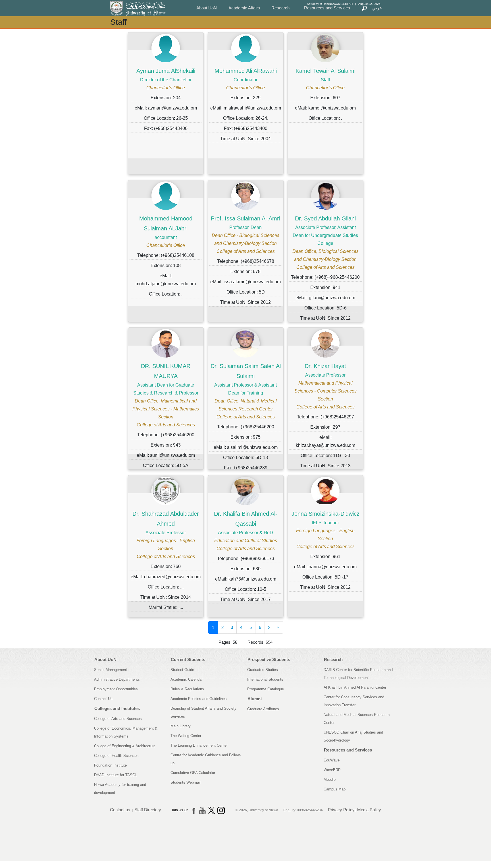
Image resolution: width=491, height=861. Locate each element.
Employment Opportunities (116, 689)
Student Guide (182, 670)
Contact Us (103, 699)
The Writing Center (185, 736)
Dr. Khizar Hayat (325, 366)
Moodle (330, 779)
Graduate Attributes (263, 709)
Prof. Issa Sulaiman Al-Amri (245, 218)
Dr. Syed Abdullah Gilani (325, 218)
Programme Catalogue (265, 689)
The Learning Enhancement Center (199, 745)
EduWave (332, 760)
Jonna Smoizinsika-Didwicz (325, 514)
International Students (265, 679)
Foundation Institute (110, 765)
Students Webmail (185, 782)
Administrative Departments (117, 679)
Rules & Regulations (187, 689)
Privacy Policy (341, 810)
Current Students (188, 659)
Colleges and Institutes (117, 708)
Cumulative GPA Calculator (192, 773)
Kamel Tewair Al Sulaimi (325, 71)
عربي (377, 7)
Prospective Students (268, 659)
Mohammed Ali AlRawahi (246, 71)
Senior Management (110, 670)
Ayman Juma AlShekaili (165, 71)
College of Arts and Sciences (118, 719)
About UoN (206, 7)
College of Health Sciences (116, 755)
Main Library (180, 726)
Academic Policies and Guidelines (198, 699)
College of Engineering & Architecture (124, 746)
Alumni (254, 698)
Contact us (120, 810)
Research (280, 7)
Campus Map (335, 789)
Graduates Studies (262, 670)
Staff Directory (147, 810)
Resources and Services (327, 7)
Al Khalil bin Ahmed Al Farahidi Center (355, 687)
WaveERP (332, 770)
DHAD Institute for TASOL (115, 775)
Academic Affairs (244, 7)
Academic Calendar (186, 679)
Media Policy (369, 810)
